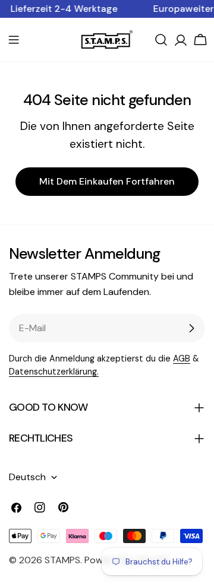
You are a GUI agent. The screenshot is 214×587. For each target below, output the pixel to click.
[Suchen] (161, 40)
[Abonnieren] (191, 328)
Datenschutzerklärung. (54, 371)
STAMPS (62, 560)
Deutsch (27, 477)
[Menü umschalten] (14, 40)
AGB (181, 358)
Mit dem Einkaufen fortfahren (107, 181)
